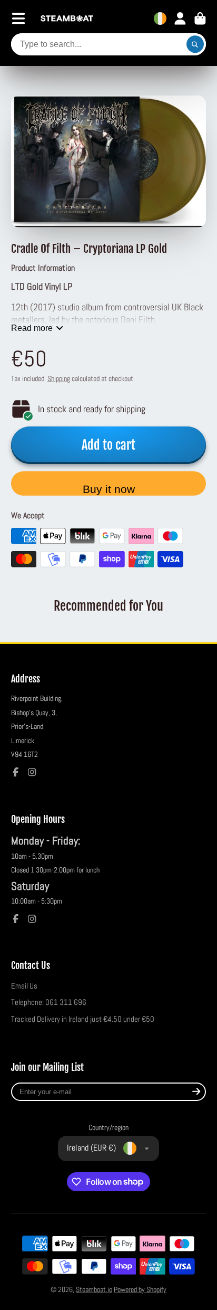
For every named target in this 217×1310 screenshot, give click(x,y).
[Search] (195, 44)
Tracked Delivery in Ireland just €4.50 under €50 (82, 1019)
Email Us (24, 986)
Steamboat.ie (94, 1289)
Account (180, 18)
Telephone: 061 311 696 (48, 1002)
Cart (200, 18)
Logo (67, 18)
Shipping (58, 378)
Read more (32, 328)
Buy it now (109, 489)
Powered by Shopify (140, 1289)
